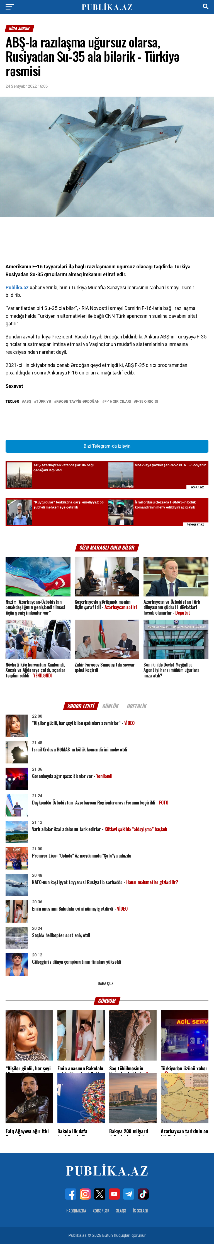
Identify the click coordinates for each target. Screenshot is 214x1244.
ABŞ (27, 401)
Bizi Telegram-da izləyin (107, 446)
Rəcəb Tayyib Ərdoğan (77, 401)
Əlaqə (121, 1211)
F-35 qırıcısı (147, 401)
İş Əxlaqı (140, 1211)
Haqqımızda (76, 1211)
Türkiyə (43, 401)
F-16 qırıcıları (117, 401)
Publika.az (17, 287)
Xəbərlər (101, 1211)
